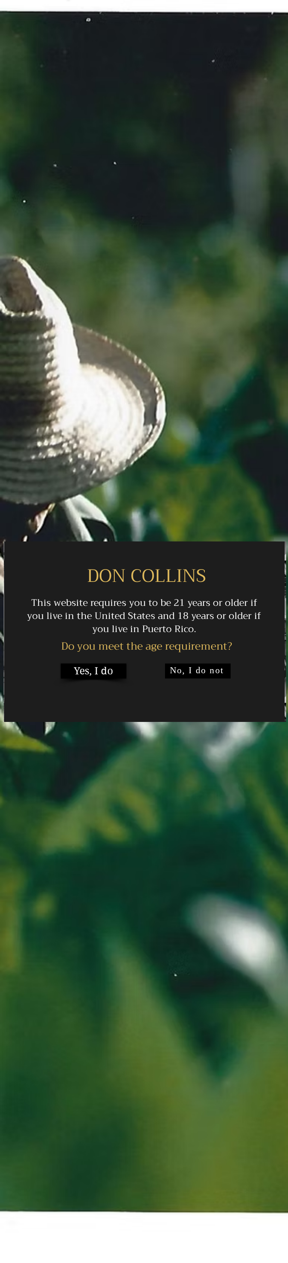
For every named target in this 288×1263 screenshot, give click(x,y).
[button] (93, 671)
